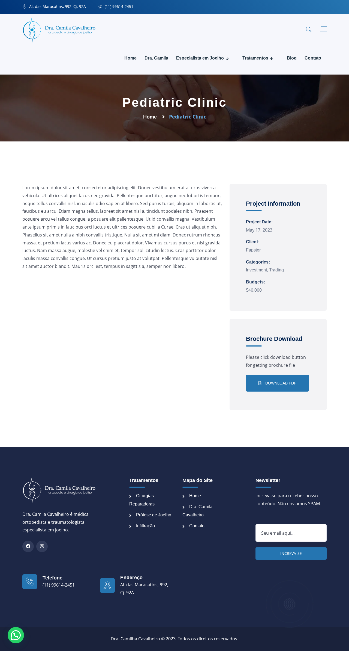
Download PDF (280, 383)
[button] (16, 635)
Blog (292, 58)
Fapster (253, 250)
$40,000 (254, 290)
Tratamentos (255, 58)
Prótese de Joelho (153, 515)
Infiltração (145, 525)
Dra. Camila (156, 58)
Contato (313, 58)
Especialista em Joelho (200, 58)
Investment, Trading (265, 270)
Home (130, 58)
